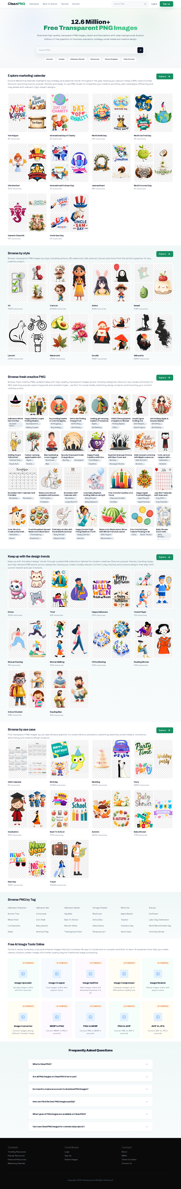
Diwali (10, 931)
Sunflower (153, 914)
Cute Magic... (94, 460)
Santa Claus (126, 931)
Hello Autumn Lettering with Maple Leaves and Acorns (144, 457)
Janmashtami (98, 185)
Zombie (62, 59)
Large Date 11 (71, 502)
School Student (15, 712)
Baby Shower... (161, 535)
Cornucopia (41, 914)
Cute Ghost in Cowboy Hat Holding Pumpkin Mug (17, 532)
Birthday (54, 782)
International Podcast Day (62, 185)
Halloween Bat (42, 908)
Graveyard (78, 460)
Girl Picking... (76, 427)
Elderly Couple (32, 427)
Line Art (11, 356)
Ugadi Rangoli (143, 498)
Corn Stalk (40, 920)
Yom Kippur (13, 136)
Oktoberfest (14, 185)
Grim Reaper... (139, 424)
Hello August (106, 534)
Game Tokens (146, 534)
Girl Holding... (157, 427)
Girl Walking (96, 427)
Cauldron (92, 464)
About (124, 1152)
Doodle (95, 356)
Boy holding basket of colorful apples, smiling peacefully (58, 421)
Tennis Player (140, 612)
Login (67, 1152)
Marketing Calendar (16, 1163)
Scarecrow (94, 59)
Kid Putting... (76, 424)
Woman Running (15, 662)
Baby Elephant (91, 502)
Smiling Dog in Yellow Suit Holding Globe (14, 457)
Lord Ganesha (14, 925)
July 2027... (161, 498)
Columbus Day (127, 925)
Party (136, 782)
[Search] (145, 4)
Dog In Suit (13, 464)
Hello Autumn (129, 59)
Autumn (76, 4)
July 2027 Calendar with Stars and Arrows (163, 495)
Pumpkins (44, 502)
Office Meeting (99, 662)
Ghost (12, 538)
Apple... (95, 424)
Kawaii (137, 306)
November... (14, 498)
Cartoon (54, 306)
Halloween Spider (72, 908)
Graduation (13, 832)
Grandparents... (33, 424)
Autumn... (140, 464)
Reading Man (56, 712)
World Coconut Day (143, 185)
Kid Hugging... (56, 424)
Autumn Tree (13, 914)
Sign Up (68, 1155)
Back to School (50, 4)
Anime (95, 306)
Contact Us (127, 1163)
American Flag (42, 931)
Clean (16, 4)
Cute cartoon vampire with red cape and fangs (165, 457)
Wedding (96, 782)
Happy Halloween (100, 612)
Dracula (152, 908)
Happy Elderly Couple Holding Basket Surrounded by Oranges (36, 421)
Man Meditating (50, 465)
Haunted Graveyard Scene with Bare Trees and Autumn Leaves (120, 457)
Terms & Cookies (129, 1159)
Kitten (11, 612)
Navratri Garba (70, 925)
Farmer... (30, 464)
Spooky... (66, 460)
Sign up (166, 4)
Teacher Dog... (15, 460)
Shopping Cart (99, 931)
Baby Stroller (59, 538)
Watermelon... (107, 538)
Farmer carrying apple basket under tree (33, 457)
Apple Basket (127, 914)
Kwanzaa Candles (117, 498)
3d (9, 306)
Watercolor (55, 356)
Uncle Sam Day (56, 235)
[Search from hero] (140, 50)
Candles (113, 502)
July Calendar (161, 502)
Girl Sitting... (157, 424)
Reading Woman (141, 662)
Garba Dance (98, 925)
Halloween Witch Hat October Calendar (15, 421)
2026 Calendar (14, 782)
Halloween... (164, 460)
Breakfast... (35, 538)
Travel (53, 882)
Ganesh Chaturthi (16, 235)
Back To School (57, 832)
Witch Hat (125, 908)
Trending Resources (17, 1152)
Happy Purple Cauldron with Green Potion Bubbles (96, 457)
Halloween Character (17, 908)
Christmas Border (157, 931)
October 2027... (12, 425)
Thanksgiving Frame (73, 931)
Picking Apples (118, 424)
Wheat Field (13, 920)
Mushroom (97, 914)
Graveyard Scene (117, 464)
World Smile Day (99, 136)
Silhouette (139, 356)
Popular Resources (16, 1155)
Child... (115, 427)
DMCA (124, 1155)
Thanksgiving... (36, 534)
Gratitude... (51, 460)
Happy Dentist (83, 534)
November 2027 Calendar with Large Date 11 (71, 495)
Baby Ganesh (42, 925)
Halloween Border (77, 59)
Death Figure (139, 427)
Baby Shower (90, 498)
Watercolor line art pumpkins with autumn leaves (49, 495)
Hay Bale (68, 914)
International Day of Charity (62, 136)
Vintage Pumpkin (100, 908)
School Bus (98, 920)
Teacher (65, 4)
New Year (12, 882)
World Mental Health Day (160, 925)
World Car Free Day (142, 136)
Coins (134, 534)
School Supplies (111, 59)
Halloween (34, 4)
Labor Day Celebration (159, 920)
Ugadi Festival (144, 502)
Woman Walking (57, 662)
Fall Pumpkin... (46, 498)
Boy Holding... (56, 427)
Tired (52, 612)
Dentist (80, 538)
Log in (154, 4)
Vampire (162, 464)
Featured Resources (17, 1159)
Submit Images (71, 1159)
